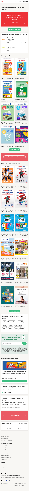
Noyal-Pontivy (11, 321)
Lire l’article (14, 381)
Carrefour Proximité (8, 390)
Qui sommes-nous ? (5, 436)
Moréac (16, 328)
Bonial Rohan (4, 427)
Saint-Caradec (18, 325)
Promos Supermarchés (14, 29)
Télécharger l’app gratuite (6, 440)
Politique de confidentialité (20, 483)
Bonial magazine (4, 438)
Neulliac (22, 328)
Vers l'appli (14, 22)
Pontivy (4, 328)
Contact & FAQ (4, 465)
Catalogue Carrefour (5, 449)
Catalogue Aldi (4, 459)
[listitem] (7, 68)
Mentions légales (4, 483)
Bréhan (4, 321)
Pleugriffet (20, 321)
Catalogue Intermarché (6, 457)
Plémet (10, 328)
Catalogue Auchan (5, 455)
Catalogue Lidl (4, 445)
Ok (24, 343)
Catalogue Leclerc (5, 447)
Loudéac (11, 325)
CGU (2, 485)
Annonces (25, 4)
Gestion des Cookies (19, 485)
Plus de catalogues (14, 149)
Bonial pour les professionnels (7, 467)
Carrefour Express (7, 392)
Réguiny (5, 325)
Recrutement (3, 469)
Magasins (11, 427)
